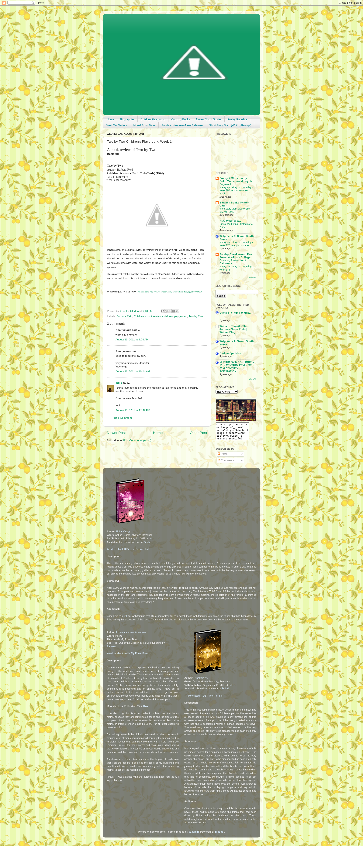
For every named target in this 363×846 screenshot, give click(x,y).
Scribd (147, 542)
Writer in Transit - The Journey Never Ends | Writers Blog (233, 329)
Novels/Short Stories (209, 119)
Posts (223, 453)
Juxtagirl (194, 831)
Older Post (198, 433)
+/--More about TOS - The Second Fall (128, 549)
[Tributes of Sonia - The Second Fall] (127, 524)
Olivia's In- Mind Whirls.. (235, 312)
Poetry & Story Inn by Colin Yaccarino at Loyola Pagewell (236, 181)
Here (145, 706)
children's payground (174, 316)
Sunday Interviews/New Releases (182, 125)
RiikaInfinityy (123, 531)
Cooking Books (180, 119)
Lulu (151, 538)
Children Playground (152, 119)
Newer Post (116, 433)
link (126, 616)
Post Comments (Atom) (137, 440)
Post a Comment (122, 417)
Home (110, 119)
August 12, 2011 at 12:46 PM (133, 410)
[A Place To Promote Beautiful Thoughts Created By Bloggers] (236, 420)
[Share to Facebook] (173, 311)
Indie (119, 382)
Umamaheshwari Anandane (131, 632)
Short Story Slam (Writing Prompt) (230, 125)
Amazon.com (143, 292)
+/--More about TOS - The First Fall (203, 695)
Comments (227, 460)
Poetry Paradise (237, 119)
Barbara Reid (124, 316)
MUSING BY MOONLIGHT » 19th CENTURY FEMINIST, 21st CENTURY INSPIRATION (237, 367)
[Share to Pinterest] (177, 311)
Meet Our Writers (116, 125)
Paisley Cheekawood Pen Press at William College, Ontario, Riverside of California (236, 259)
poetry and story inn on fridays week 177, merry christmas (236, 244)
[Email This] (162, 311)
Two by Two (196, 316)
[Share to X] (170, 311)
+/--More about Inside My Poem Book (127, 653)
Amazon (111, 646)
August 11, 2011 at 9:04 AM (132, 339)
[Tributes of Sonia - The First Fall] (204, 674)
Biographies (127, 119)
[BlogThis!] (166, 311)
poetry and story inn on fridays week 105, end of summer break (236, 190)
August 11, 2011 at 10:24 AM (133, 371)
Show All (252, 277)
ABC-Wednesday (230, 221)
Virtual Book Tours (144, 125)
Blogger (219, 831)
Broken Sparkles (230, 353)
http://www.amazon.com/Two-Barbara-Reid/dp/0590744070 (176, 292)
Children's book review (147, 316)
